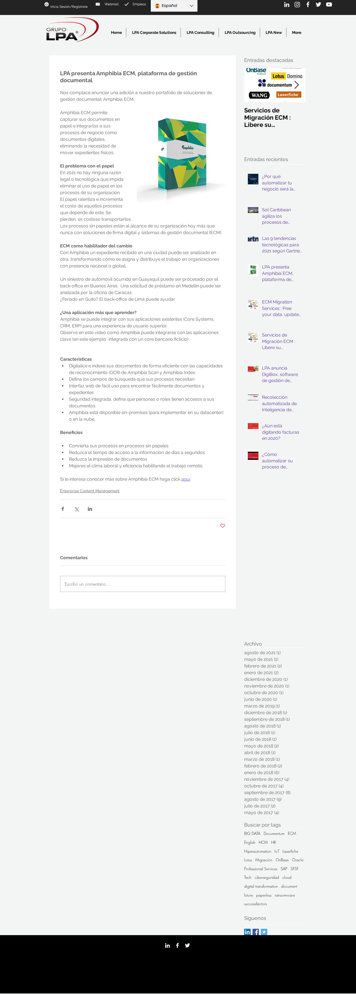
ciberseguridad (267, 877)
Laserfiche (290, 851)
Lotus (248, 859)
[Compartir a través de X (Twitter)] (76, 508)
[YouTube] (329, 4)
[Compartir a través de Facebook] (62, 508)
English (249, 842)
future (248, 895)
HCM (263, 842)
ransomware (285, 895)
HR (273, 842)
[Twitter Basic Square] (264, 932)
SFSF (294, 868)
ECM (292, 833)
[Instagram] (297, 4)
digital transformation (261, 886)
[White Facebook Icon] (308, 4)
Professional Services (260, 868)
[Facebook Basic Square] (256, 932)
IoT (277, 851)
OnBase (282, 859)
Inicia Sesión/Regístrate (69, 7)
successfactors (255, 903)
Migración (263, 859)
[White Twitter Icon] (318, 4)
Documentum (274, 833)
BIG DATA (252, 833)
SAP (284, 868)
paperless (263, 895)
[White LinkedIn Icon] (286, 4)
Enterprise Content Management (90, 491)
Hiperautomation (257, 851)
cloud (286, 877)
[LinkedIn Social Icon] (247, 932)
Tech (247, 877)
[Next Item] (296, 85)
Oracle (297, 859)
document (289, 886)
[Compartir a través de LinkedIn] (90, 508)
